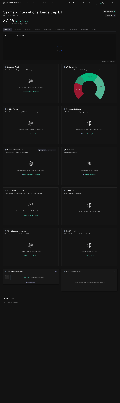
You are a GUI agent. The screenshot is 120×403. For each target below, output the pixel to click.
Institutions (47, 29)
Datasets (36, 3)
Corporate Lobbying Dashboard (90, 133)
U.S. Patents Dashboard (90, 174)
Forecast (28, 29)
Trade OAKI (109, 16)
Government (73, 29)
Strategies (46, 3)
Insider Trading (12, 109)
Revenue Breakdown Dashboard (31, 174)
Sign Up (26, 277)
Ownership (84, 29)
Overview (7, 29)
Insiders (37, 29)
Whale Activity (71, 67)
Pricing (63, 3)
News (94, 29)
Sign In (104, 3)
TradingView (112, 61)
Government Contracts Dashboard (31, 215)
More (74, 3)
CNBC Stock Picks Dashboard (31, 255)
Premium (54, 3)
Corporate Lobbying (73, 109)
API (69, 3)
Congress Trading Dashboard (31, 91)
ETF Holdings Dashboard (89, 255)
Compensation (60, 29)
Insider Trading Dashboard (31, 133)
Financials (18, 29)
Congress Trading (13, 67)
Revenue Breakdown (15, 150)
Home (28, 3)
